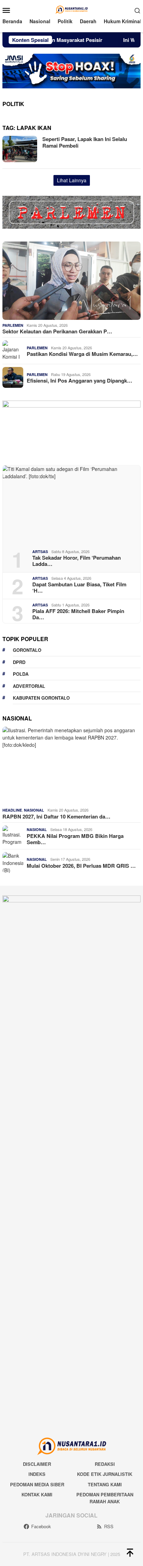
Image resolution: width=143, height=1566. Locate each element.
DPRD (19, 662)
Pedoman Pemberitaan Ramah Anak (104, 1498)
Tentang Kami (105, 1484)
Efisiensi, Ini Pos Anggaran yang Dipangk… (79, 380)
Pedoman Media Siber (37, 1484)
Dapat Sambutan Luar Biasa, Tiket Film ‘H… (79, 587)
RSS (108, 1526)
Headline (12, 810)
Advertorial (29, 686)
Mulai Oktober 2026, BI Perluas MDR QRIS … (81, 866)
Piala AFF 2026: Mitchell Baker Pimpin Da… (78, 614)
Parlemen (12, 325)
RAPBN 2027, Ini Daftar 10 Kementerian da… (56, 816)
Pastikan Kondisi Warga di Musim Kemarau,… (82, 354)
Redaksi (105, 1464)
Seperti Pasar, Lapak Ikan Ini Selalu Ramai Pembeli (84, 142)
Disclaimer (37, 1464)
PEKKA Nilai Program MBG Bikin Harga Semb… (75, 839)
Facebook (41, 1526)
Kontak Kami (37, 1494)
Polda (20, 674)
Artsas (40, 551)
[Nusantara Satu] (71, 9)
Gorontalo (27, 650)
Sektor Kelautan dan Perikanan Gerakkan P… (57, 331)
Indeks (36, 1474)
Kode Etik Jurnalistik (104, 1474)
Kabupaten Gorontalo (41, 697)
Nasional (34, 810)
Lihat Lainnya (71, 180)
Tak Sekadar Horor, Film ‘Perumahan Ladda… (76, 560)
